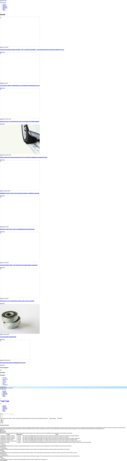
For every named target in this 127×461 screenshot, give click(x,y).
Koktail (4, 9)
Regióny (4, 5)
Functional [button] (2, 443)
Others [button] (1, 457)
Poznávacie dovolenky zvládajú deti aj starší (12, 363)
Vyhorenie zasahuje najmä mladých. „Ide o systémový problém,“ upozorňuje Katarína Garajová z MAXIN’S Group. (32, 49)
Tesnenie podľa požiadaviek (8, 337)
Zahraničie (5, 6)
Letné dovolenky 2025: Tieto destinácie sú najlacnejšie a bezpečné (18, 265)
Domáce (4, 4)
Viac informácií (52, 418)
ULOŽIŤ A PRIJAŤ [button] (3, 460)
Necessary (4, 431)
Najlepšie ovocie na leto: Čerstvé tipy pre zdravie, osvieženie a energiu (19, 193)
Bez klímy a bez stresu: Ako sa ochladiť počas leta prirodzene (17, 229)
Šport (4, 8)
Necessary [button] (2, 429)
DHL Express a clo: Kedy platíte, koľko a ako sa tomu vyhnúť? (17, 301)
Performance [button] (3, 447)
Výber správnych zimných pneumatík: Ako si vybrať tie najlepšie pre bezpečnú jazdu (23, 157)
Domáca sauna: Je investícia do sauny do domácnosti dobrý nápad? (19, 121)
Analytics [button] (2, 450)
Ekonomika (5, 7)
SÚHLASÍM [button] (59, 418)
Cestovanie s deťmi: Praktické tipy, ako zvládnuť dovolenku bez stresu (20, 85)
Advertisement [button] (3, 453)
